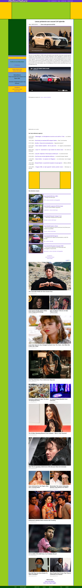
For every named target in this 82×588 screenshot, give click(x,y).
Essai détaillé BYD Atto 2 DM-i (51, 196)
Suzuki (45, 231)
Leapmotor (46, 210)
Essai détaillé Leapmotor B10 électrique (53, 206)
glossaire (51, 586)
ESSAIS (59, 1)
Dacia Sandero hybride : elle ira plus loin (45, 145)
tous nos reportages (49, 583)
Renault (45, 220)
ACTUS (49, 1)
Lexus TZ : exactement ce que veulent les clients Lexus (49, 149)
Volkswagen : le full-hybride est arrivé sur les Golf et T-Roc (49, 136)
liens (61, 586)
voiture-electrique (54, 210)
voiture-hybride (47, 97)
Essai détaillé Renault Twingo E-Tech (53, 216)
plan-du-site (37, 586)
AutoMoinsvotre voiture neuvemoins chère (17, 89)
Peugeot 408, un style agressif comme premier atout (49, 167)
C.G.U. (15, 586)
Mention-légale (23, 586)
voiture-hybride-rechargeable (53, 200)
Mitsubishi (46, 251)
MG (44, 241)
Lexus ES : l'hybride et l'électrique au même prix (46, 153)
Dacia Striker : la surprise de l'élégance (45, 159)
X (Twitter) (17, 65)
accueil (67, 586)
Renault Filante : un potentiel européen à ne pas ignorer (48, 163)
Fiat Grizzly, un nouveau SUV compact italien (46, 140)
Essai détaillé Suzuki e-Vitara (51, 226)
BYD (45, 200)
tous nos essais (49, 581)
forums (44, 586)
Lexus (41, 97)
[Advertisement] (41, 10)
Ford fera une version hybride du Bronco (44, 156)
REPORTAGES (63, 1)
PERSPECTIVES (70, 1)
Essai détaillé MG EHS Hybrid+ (51, 236)
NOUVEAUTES (54, 1)
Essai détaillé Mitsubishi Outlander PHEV (53, 246)
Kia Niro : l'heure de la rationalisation (44, 143)
